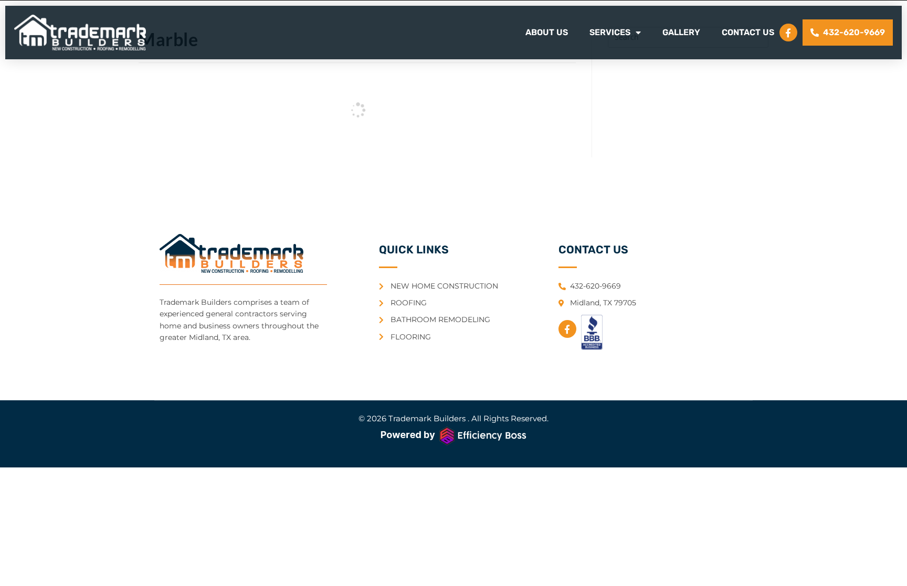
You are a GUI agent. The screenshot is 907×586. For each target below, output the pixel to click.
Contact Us (748, 32)
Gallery (681, 32)
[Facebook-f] (788, 32)
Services (609, 32)
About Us (546, 32)
